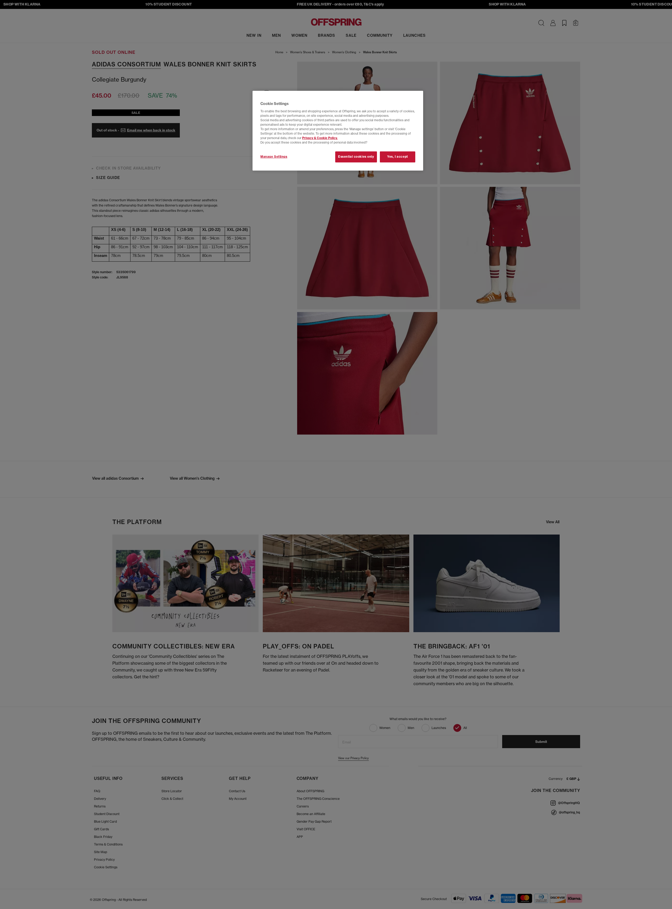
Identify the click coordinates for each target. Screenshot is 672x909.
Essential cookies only (356, 156)
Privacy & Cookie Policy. (320, 138)
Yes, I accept (397, 156)
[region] (338, 131)
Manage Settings (273, 156)
